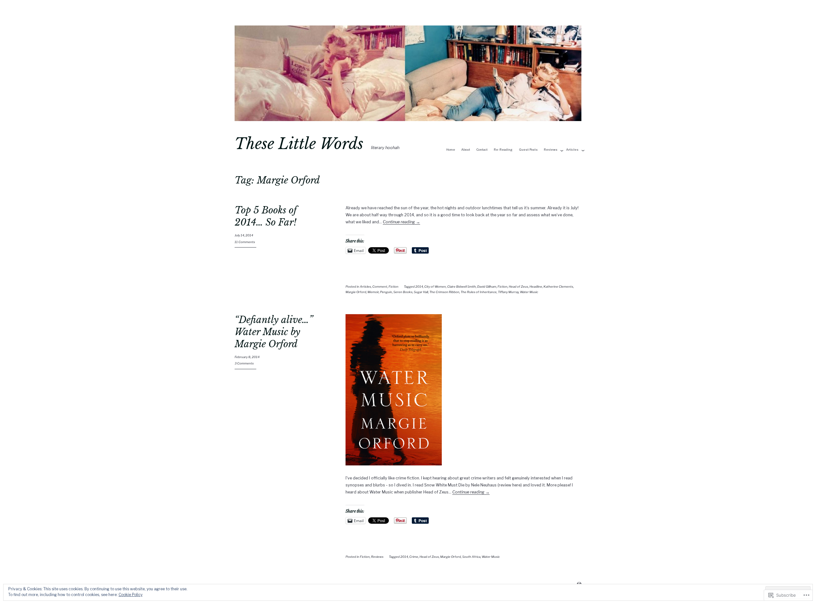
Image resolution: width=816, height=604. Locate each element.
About (465, 149)
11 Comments (245, 242)
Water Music (529, 292)
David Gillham (486, 286)
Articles (572, 149)
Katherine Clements (558, 286)
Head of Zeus (518, 286)
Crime (413, 556)
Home (450, 149)
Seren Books (402, 292)
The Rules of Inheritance (479, 292)
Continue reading (401, 221)
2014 (419, 286)
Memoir (373, 292)
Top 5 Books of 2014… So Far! (266, 216)
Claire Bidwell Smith (461, 286)
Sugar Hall (421, 292)
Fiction (393, 286)
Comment (379, 286)
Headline (535, 286)
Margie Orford (356, 292)
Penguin (386, 292)
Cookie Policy (130, 594)
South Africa (471, 556)
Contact (482, 149)
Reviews (550, 149)
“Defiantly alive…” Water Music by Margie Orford (274, 331)
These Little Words (299, 143)
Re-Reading (503, 149)
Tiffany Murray (508, 292)
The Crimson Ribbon (444, 292)
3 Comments (244, 363)
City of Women (435, 286)
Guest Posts (528, 149)
